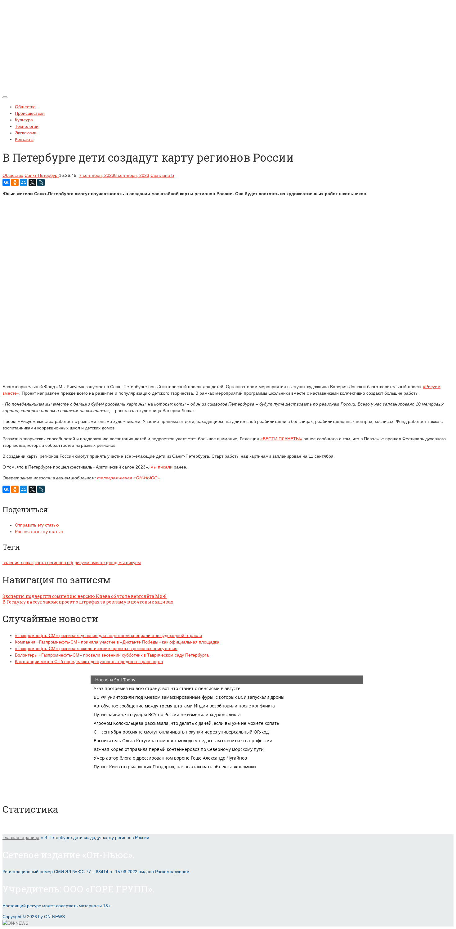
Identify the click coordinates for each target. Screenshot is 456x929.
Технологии (26, 126)
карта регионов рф (54, 562)
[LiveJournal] (41, 182)
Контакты (24, 139)
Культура (24, 119)
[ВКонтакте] (6, 182)
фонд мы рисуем (123, 562)
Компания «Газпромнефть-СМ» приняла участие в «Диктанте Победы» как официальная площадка (117, 642)
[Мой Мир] (23, 182)
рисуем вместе (89, 562)
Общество (25, 106)
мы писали (161, 466)
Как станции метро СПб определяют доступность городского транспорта (89, 661)
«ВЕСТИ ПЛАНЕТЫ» (281, 438)
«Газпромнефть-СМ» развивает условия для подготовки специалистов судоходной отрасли (108, 635)
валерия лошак (18, 562)
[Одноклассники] (15, 182)
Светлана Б (162, 175)
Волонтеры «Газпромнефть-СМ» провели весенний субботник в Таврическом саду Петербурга (112, 655)
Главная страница (20, 837)
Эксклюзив (25, 132)
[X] (32, 182)
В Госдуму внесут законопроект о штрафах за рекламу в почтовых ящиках (87, 602)
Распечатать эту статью (39, 531)
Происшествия (30, 113)
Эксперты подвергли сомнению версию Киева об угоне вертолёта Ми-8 (84, 596)
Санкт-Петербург (42, 175)
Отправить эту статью (37, 525)
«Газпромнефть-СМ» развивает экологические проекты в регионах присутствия (96, 648)
